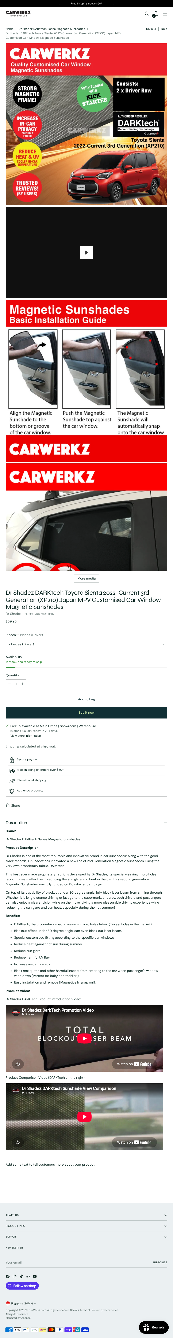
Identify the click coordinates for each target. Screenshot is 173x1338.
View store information (25, 736)
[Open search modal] (147, 13)
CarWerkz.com (37, 1310)
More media (86, 578)
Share (15, 805)
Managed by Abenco (18, 1318)
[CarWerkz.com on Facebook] (8, 1277)
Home (10, 29)
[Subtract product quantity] (10, 684)
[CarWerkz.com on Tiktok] (21, 1277)
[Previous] (59, 3)
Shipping (12, 746)
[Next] (113, 3)
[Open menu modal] (165, 13)
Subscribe (160, 1262)
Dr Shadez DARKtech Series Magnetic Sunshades (52, 29)
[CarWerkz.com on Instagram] (15, 1277)
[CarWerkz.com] (18, 13)
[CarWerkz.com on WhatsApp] (28, 1277)
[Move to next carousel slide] (163, 1188)
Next (164, 29)
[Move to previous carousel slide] (154, 1188)
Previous (150, 29)
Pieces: (24, 635)
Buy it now (87, 712)
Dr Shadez (13, 613)
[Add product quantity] (22, 684)
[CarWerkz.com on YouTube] (35, 1277)
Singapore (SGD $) (22, 1303)
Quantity (12, 675)
